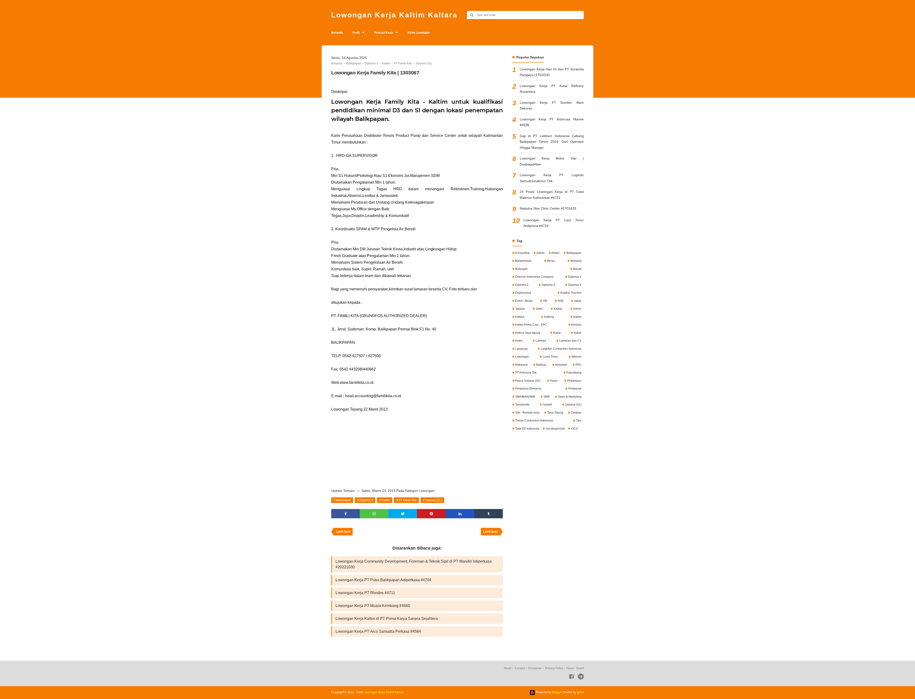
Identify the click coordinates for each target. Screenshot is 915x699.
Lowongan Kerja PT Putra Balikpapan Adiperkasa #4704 (383, 580)
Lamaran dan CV (570, 340)
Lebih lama (490, 531)
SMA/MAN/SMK (524, 396)
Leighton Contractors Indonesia (560, 348)
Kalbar (557, 308)
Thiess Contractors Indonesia (533, 420)
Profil (356, 32)
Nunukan (560, 364)
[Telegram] (581, 677)
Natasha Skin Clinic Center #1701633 (548, 208)
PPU (578, 364)
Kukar (577, 332)
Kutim (518, 340)
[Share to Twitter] (402, 513)
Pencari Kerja (383, 32)
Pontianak (574, 388)
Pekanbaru (573, 380)
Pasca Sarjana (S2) (527, 380)
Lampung (521, 348)
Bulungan (521, 269)
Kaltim (386, 500)
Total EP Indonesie (526, 428)
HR (544, 301)
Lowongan (521, 356)
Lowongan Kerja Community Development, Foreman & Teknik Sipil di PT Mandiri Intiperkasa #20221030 (414, 564)
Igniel (580, 692)
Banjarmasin (523, 260)
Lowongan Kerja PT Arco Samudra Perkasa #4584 (378, 631)
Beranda (337, 32)
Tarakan (575, 412)
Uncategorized (555, 428)
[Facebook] (571, 677)
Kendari (575, 324)
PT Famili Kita (408, 500)
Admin (540, 253)
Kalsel (577, 308)
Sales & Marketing (569, 396)
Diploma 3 (366, 500)
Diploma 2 (521, 285)
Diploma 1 (574, 276)
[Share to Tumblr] (488, 513)
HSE (560, 301)
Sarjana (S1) (433, 500)
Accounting (521, 253)
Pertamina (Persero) (527, 388)
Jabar (577, 301)
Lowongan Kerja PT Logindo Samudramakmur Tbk (552, 178)
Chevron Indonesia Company (533, 276)
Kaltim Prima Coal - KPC (530, 324)
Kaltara (519, 317)
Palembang (573, 372)
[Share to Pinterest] (431, 513)
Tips (578, 420)
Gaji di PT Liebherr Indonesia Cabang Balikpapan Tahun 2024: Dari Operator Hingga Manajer (552, 141)
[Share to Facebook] (345, 513)
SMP (546, 396)
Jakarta (519, 308)
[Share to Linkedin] (460, 513)
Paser (553, 380)
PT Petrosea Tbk (525, 372)
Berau (550, 260)
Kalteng (548, 317)
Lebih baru (343, 531)
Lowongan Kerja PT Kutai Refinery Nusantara (552, 89)
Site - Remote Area (526, 412)
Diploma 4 (574, 285)
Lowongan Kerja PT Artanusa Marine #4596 (552, 122)
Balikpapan (343, 500)
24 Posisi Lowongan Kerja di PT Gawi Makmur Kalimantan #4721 (552, 195)
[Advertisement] (417, 448)
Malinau (541, 364)
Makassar (521, 364)
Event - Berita (523, 301)
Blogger (557, 692)
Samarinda (521, 404)
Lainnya (540, 340)
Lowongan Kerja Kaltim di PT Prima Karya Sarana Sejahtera (387, 619)
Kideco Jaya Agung (527, 332)
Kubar (556, 332)
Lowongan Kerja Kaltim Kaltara (394, 15)
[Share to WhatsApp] (374, 513)
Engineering (522, 292)
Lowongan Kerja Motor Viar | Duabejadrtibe (552, 161)
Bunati (576, 269)
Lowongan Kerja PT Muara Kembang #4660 (373, 606)
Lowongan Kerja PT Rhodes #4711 (365, 593)
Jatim (539, 308)
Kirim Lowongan (419, 32)
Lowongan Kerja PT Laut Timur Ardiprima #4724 (554, 223)
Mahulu (576, 356)
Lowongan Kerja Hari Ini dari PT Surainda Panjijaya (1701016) (552, 72)
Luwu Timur (550, 356)
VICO (574, 428)
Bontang (575, 260)
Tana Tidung (554, 412)
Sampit (547, 404)
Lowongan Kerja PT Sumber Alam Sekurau (552, 105)
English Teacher (570, 292)
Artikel (555, 253)
